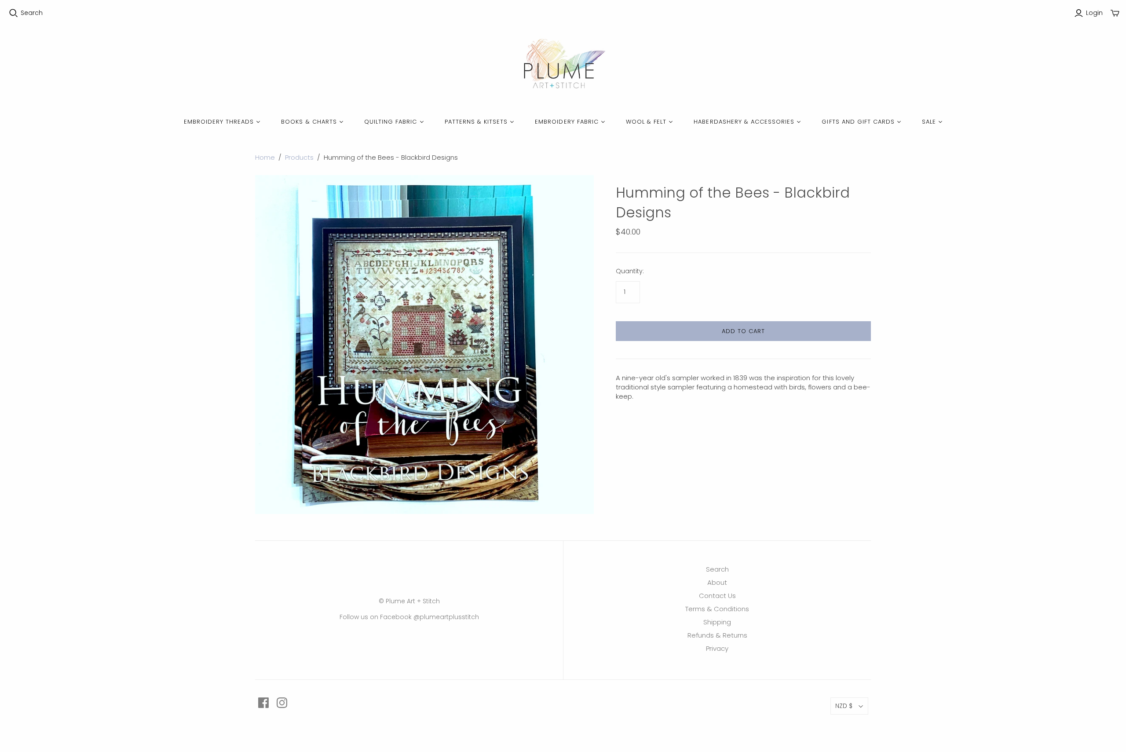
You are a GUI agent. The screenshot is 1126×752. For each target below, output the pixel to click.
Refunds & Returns (717, 635)
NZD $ (843, 705)
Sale (929, 121)
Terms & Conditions (717, 608)
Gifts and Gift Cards (858, 121)
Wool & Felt (646, 121)
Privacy (717, 648)
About (717, 582)
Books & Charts (309, 121)
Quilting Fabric (390, 121)
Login (1094, 13)
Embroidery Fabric (567, 121)
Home (265, 157)
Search (32, 13)
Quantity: (630, 271)
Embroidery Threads (219, 121)
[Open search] (13, 13)
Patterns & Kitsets (476, 121)
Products (299, 157)
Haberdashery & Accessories (744, 121)
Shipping (717, 622)
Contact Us (717, 595)
